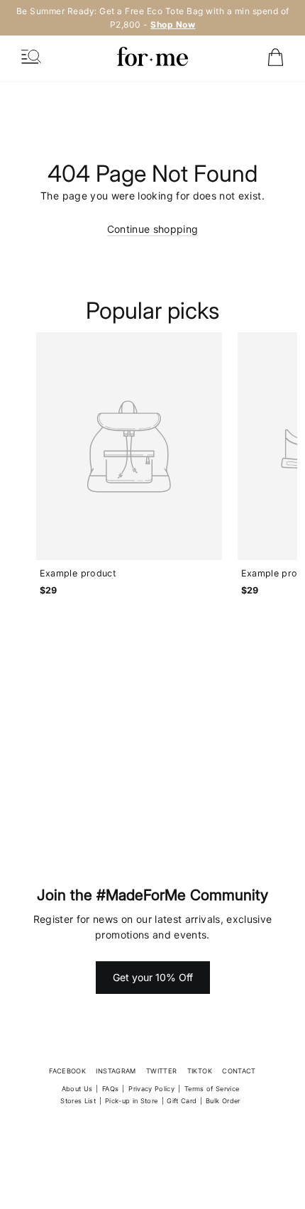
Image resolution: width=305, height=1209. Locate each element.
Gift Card (181, 1101)
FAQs (110, 1089)
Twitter (161, 1071)
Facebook (67, 1071)
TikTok (199, 1071)
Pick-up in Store (131, 1101)
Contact (238, 1071)
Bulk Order (223, 1101)
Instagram (115, 1071)
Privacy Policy (151, 1089)
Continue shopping (153, 229)
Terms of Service (212, 1089)
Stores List (78, 1101)
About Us (77, 1089)
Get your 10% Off (153, 977)
